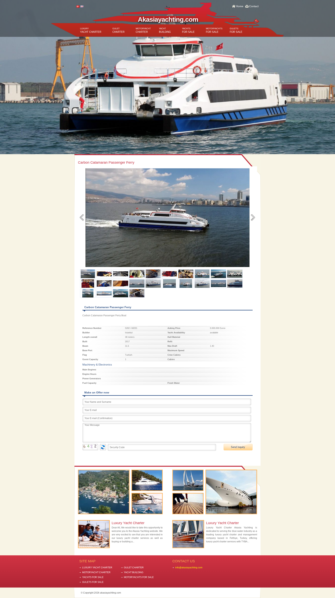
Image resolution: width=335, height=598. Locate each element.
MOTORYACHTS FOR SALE (139, 577)
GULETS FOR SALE (93, 582)
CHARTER (118, 30)
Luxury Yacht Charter (128, 523)
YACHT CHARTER (90, 30)
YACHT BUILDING (133, 572)
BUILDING (165, 30)
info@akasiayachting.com (188, 567)
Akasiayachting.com (168, 19)
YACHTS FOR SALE (93, 577)
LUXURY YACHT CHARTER (97, 567)
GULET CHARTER (134, 567)
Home (239, 6)
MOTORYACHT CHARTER (96, 572)
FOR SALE (188, 30)
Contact (254, 6)
